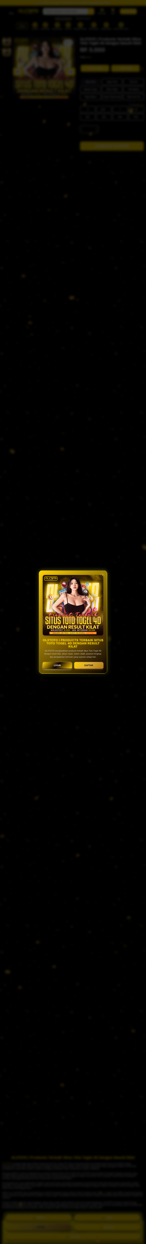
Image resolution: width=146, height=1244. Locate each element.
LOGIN (57, 665)
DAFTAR (88, 665)
